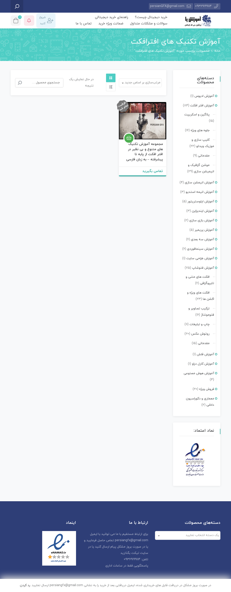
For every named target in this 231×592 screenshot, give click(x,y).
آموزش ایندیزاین (203, 211)
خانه (217, 51)
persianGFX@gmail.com (167, 6)
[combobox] (140, 82)
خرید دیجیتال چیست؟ (151, 17)
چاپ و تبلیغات (199, 324)
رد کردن (25, 585)
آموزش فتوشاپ (203, 268)
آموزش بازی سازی (201, 220)
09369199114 (203, 6)
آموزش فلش (205, 354)
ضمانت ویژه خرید (110, 23)
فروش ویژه (206, 389)
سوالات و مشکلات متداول (148, 23)
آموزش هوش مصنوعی (199, 373)
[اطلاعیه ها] (29, 20)
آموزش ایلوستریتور (200, 201)
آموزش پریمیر (204, 230)
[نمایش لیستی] (111, 87)
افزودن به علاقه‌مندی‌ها (157, 130)
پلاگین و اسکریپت (197, 114)
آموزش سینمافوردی (200, 249)
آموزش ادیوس (204, 96)
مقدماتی (204, 156)
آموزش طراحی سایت (200, 258)
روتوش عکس (200, 334)
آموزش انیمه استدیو (200, 192)
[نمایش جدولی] (111, 78)
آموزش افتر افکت (202, 105)
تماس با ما (84, 23)
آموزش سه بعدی (202, 239)
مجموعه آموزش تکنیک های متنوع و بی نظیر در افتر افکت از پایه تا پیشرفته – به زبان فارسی (144, 152)
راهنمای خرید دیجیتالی (111, 17)
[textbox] (188, 535)
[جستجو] (20, 83)
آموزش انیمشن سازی (199, 182)
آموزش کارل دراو (203, 364)
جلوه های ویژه (200, 130)
